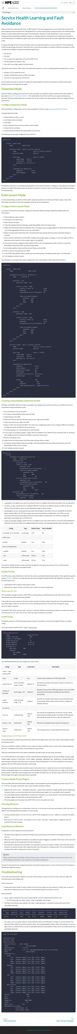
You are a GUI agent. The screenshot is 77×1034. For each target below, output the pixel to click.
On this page (6, 12)
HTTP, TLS (9, 578)
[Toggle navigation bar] (2, 2)
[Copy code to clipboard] (73, 139)
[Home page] (3, 8)
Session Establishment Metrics (18, 96)
